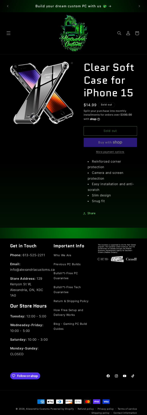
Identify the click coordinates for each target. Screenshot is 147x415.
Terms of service (127, 409)
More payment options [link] (110, 151)
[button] (8, 33)
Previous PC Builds (67, 264)
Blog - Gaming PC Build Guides (70, 326)
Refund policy (86, 409)
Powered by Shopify (62, 409)
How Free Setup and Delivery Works (68, 312)
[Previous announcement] (7, 6)
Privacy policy (106, 409)
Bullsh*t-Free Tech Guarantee (67, 289)
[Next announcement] (139, 6)
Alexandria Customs (38, 409)
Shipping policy (100, 413)
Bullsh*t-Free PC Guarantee (66, 276)
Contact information (125, 413)
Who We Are (62, 255)
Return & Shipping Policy (71, 301)
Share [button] (91, 213)
